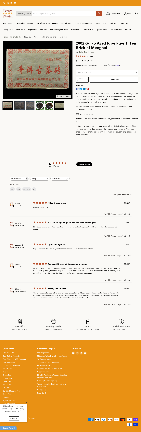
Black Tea (112, 23)
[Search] (99, 13)
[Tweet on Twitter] (80, 89)
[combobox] (39, 179)
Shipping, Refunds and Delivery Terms (52, 356)
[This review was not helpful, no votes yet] (129, 214)
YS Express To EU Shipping (48, 362)
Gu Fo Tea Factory (86, 52)
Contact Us (41, 390)
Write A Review (84, 164)
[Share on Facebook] (77, 89)
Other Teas (75, 29)
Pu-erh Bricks (15, 37)
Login (129, 13)
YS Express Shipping (45, 359)
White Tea (19, 29)
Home (5, 37)
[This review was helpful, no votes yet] (125, 214)
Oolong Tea (7, 29)
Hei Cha (43, 29)
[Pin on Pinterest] (87, 89)
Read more (88, 273)
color (18, 189)
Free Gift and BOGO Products (47, 23)
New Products (8, 23)
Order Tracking (43, 372)
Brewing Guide (43, 353)
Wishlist (128, 29)
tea (34, 189)
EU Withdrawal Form (45, 365)
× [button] (26, 402)
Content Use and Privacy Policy (49, 369)
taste (12, 189)
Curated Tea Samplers (83, 23)
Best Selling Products (25, 23)
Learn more (14, 418)
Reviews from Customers (47, 381)
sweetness (26, 189)
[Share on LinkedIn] (84, 89)
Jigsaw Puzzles (101, 29)
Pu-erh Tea (100, 23)
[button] (16, 428)
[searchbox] (17, 178)
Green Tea (124, 23)
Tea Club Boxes (66, 23)
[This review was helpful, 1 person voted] (125, 255)
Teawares (87, 29)
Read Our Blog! (43, 393)
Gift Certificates (116, 29)
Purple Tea (32, 29)
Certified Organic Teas (58, 29)
